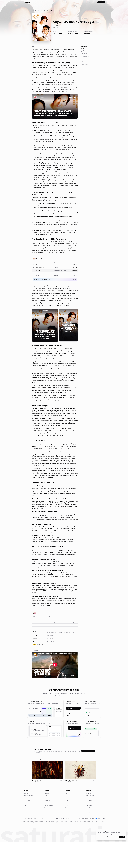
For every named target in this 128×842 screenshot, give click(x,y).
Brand (66, 798)
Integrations (89, 807)
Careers (67, 800)
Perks (24, 805)
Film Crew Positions (90, 798)
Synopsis (83, 48)
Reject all (108, 836)
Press (66, 805)
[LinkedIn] (61, 818)
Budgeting (25, 793)
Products (43, 2)
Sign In (94, 2)
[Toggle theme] (79, 818)
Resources (58, 2)
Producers (46, 803)
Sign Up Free (101, 2)
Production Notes (85, 56)
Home (33, 10)
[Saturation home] (27, 2)
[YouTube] (57, 818)
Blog (66, 795)
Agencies (46, 810)
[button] (44, 264)
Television (46, 795)
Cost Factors (84, 51)
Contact (67, 803)
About (66, 793)
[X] (68, 818)
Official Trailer (84, 64)
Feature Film (47, 793)
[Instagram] (59, 818)
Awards (83, 58)
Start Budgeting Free (87, 750)
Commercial (47, 798)
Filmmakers (83, 63)
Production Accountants (49, 805)
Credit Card (25, 798)
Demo (78, 2)
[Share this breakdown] (76, 258)
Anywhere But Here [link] (50, 10)
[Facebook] (64, 818)
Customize (115, 836)
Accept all (122, 836)
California (54, 389)
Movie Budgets (40, 10)
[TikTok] (66, 818)
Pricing (72, 2)
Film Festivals (89, 805)
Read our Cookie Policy (107, 834)
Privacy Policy (91, 818)
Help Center (67, 810)
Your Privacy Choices (101, 818)
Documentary (47, 800)
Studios (46, 807)
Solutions (50, 2)
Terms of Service (84, 818)
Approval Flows (89, 810)
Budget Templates (90, 795)
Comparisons (84, 53)
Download (74, 116)
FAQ (82, 61)
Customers (66, 2)
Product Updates (69, 807)
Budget (83, 50)
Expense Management (28, 795)
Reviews (83, 59)
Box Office (83, 55)
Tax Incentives (89, 800)
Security (88, 812)
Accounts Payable (27, 800)
